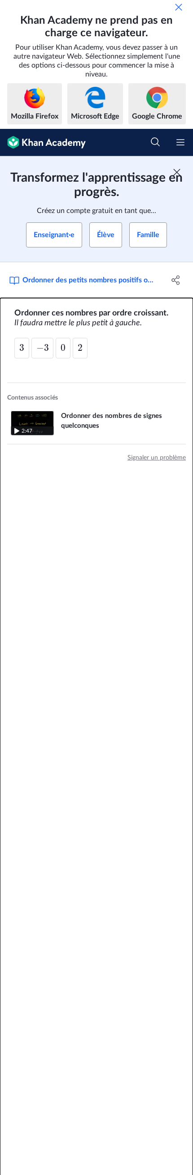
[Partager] (176, 280)
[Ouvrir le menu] (180, 142)
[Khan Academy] (43, 142)
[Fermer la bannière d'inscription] (177, 172)
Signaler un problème (156, 458)
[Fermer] (178, 7)
